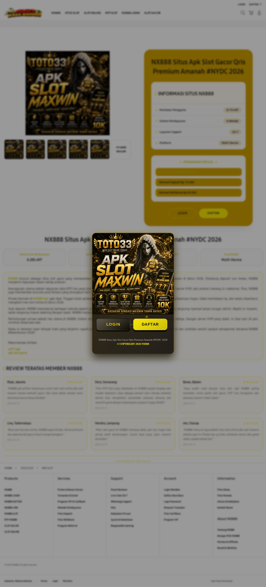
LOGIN (113, 324)
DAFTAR (150, 324)
